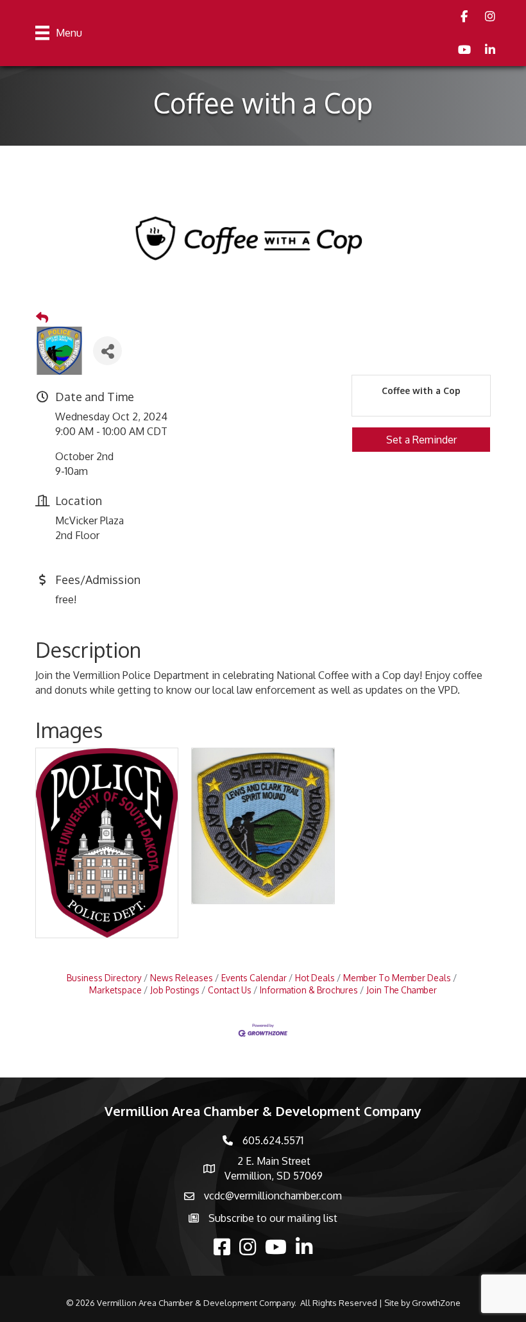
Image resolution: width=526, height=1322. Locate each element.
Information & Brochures (309, 989)
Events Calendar (254, 977)
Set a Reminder (421, 439)
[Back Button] (42, 318)
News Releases (181, 977)
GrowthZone (436, 1303)
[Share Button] (107, 350)
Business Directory (104, 977)
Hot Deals (315, 977)
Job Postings (174, 989)
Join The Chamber (401, 989)
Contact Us (229, 989)
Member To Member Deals (397, 977)
